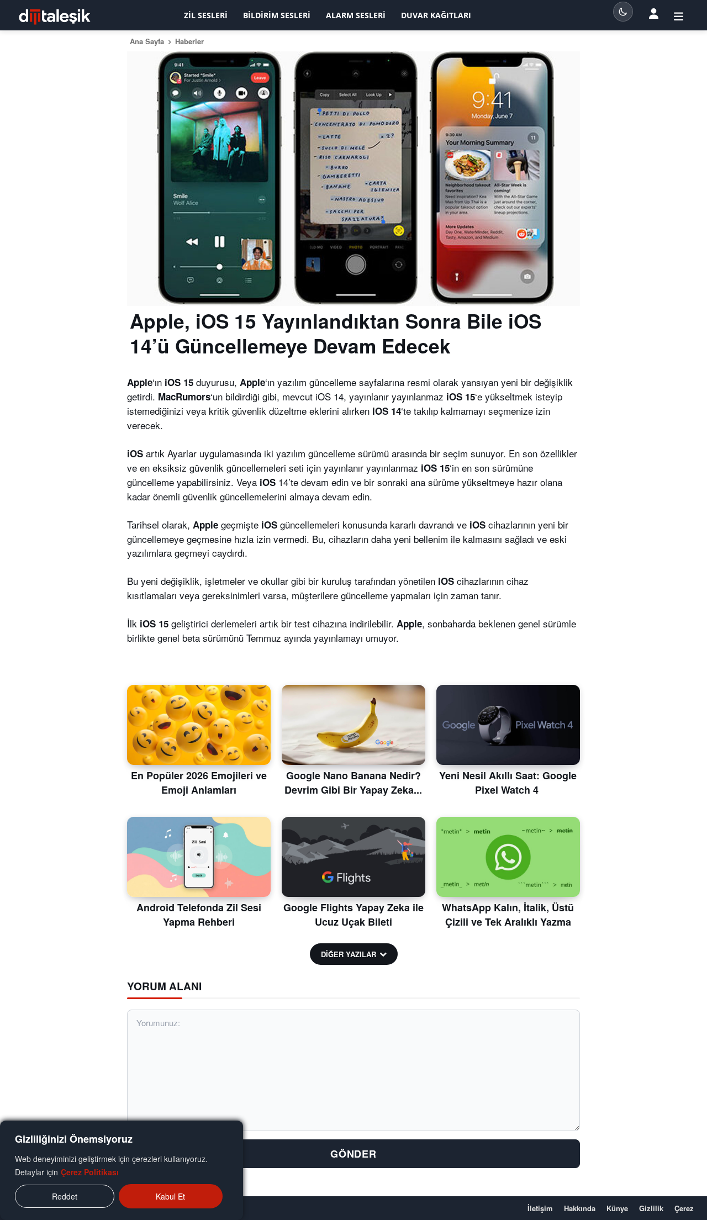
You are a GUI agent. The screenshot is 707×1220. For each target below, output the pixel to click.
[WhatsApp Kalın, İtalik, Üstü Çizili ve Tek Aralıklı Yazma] (508, 857)
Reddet (64, 1196)
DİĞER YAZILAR (348, 954)
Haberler (189, 41)
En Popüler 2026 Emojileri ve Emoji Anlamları (199, 782)
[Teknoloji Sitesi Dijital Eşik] (55, 17)
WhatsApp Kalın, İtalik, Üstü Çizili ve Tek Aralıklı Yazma (508, 914)
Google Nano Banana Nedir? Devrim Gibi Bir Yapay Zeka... (353, 782)
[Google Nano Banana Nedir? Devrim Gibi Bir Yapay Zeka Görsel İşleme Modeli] (353, 725)
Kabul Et (170, 1196)
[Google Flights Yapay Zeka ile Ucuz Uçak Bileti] (353, 857)
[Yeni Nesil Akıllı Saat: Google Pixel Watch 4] (508, 725)
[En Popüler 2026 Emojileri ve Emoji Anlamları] (199, 725)
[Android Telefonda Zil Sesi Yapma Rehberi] (199, 857)
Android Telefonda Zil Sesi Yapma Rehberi (198, 914)
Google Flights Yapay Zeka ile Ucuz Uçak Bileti (353, 914)
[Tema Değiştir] (623, 12)
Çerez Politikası (90, 1171)
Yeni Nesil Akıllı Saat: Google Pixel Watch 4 (508, 782)
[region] (121, 1170)
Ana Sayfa (147, 41)
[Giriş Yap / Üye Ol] (678, 15)
